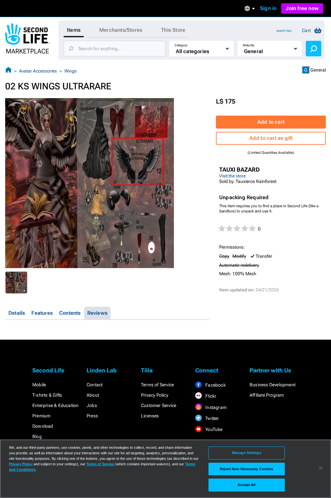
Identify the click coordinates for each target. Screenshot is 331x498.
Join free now (302, 8)
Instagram (215, 407)
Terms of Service (157, 384)
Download (42, 426)
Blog (37, 436)
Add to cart (270, 122)
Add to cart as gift (271, 138)
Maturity (248, 45)
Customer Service (158, 405)
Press (92, 415)
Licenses (150, 415)
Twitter (211, 418)
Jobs (92, 405)
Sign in (268, 8)
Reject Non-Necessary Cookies (246, 469)
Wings (70, 71)
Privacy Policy (154, 395)
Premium (41, 415)
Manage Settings (246, 453)
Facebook (215, 385)
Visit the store (232, 175)
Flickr (210, 396)
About (93, 395)
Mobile (39, 384)
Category (181, 45)
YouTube (213, 429)
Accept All (246, 485)
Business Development (272, 384)
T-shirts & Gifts (47, 395)
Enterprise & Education (55, 405)
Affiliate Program (267, 395)
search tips (284, 30)
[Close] (321, 468)
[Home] (8, 71)
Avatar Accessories (38, 71)
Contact (94, 384)
